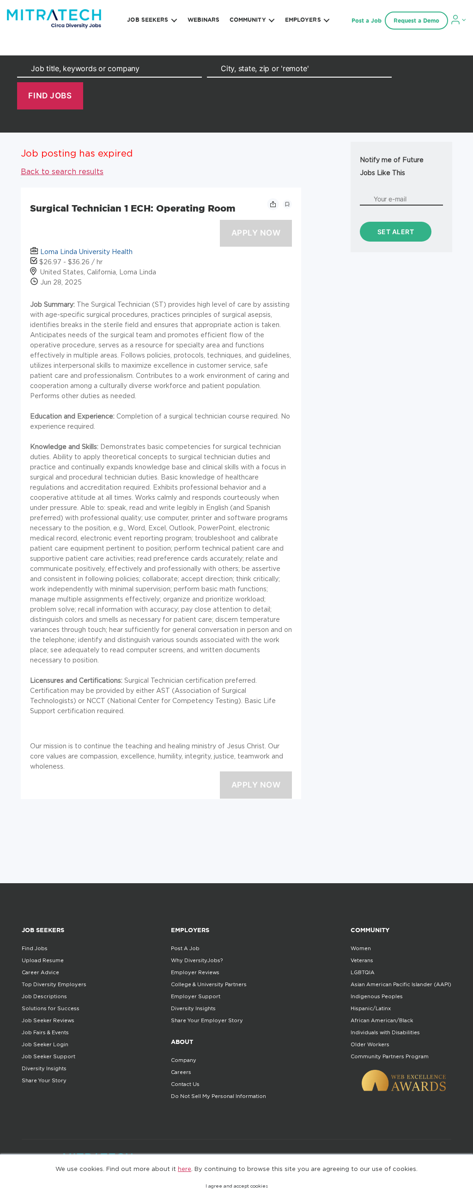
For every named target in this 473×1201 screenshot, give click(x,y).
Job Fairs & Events (45, 1032)
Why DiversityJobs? (197, 960)
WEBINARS (204, 19)
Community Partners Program (390, 1056)
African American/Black (382, 1020)
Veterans (362, 960)
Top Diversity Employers (54, 984)
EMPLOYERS (303, 19)
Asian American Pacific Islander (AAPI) (401, 984)
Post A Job (185, 948)
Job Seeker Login (45, 1044)
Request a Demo (416, 21)
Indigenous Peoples (377, 996)
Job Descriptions (44, 996)
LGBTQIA (363, 972)
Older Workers (370, 1044)
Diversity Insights (44, 1068)
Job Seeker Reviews (48, 1020)
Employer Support (195, 996)
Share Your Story (44, 1080)
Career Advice (40, 972)
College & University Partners (209, 984)
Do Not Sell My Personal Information (218, 1096)
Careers (181, 1072)
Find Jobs (35, 948)
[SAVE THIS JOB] (287, 204)
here (184, 1168)
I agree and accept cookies (237, 1186)
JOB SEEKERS (147, 19)
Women (361, 948)
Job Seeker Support (48, 1056)
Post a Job (367, 21)
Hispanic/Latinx (371, 1008)
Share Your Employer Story (207, 1020)
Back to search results (62, 171)
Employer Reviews (195, 972)
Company (183, 1060)
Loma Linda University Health (86, 251)
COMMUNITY (248, 19)
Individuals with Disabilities (385, 1032)
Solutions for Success (50, 1008)
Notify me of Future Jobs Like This (392, 166)
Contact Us (185, 1084)
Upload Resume (43, 960)
